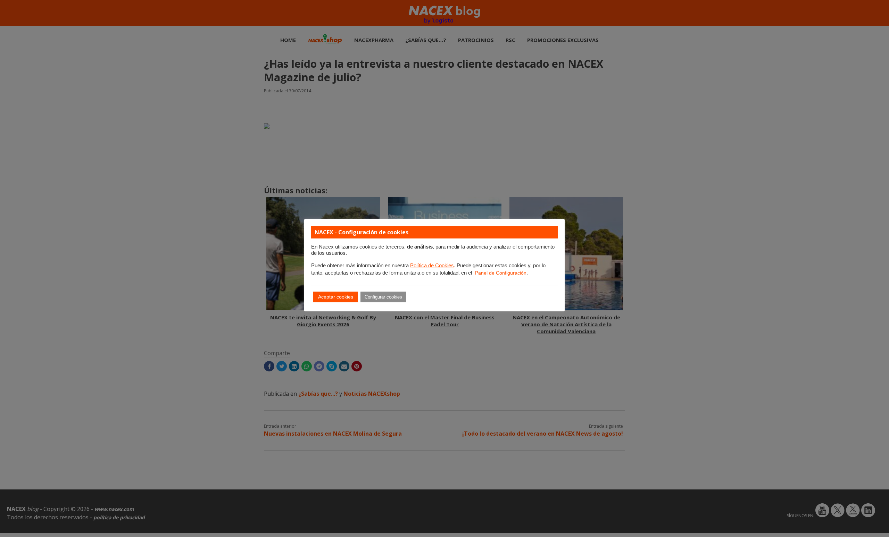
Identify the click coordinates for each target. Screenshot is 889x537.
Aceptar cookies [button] (335, 297)
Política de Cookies (432, 265)
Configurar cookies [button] (383, 297)
